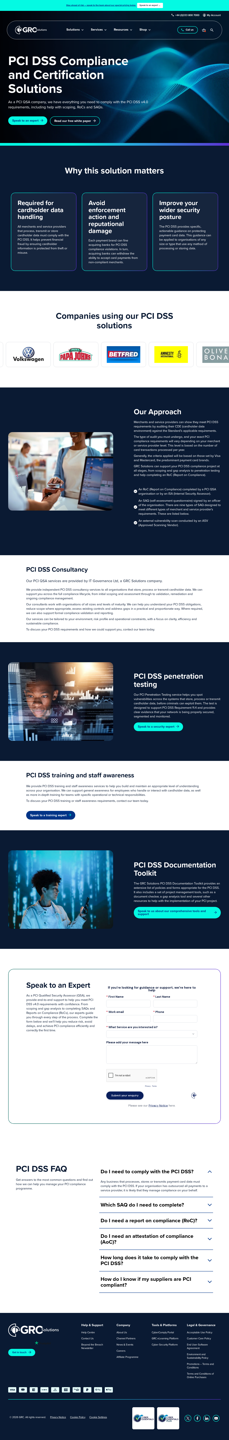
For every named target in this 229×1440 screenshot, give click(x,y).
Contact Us (87, 1338)
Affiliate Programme (127, 1357)
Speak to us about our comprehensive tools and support (172, 912)
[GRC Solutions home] (42, 1330)
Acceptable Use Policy (199, 1332)
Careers (121, 1351)
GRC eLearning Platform (165, 1338)
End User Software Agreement (197, 1346)
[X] (188, 1418)
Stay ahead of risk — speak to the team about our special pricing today (113, 5)
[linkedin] (206, 1418)
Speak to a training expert (48, 815)
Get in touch (19, 1352)
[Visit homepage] (31, 30)
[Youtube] (216, 1418)
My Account (214, 15)
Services (97, 30)
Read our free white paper (72, 121)
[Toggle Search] (212, 30)
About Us (122, 1332)
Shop (143, 30)
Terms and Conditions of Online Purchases (200, 1375)
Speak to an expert (25, 120)
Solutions (73, 30)
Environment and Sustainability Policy (197, 1356)
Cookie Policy (77, 1417)
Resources (121, 30)
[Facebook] (197, 1418)
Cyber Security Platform (165, 1344)
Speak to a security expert (156, 726)
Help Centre (88, 1332)
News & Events (125, 1344)
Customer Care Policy (199, 1338)
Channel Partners (126, 1338)
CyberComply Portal (163, 1332)
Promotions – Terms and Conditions (200, 1365)
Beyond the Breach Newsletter (92, 1346)
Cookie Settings (98, 1417)
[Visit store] (204, 30)
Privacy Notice (58, 1417)
